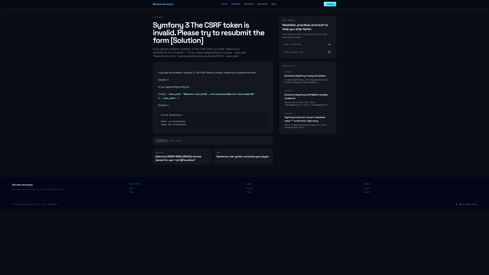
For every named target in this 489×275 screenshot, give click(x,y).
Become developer (163, 4)
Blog (273, 4)
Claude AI (248, 4)
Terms (249, 192)
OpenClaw (262, 4)
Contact (330, 4)
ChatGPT (235, 4)
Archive (367, 192)
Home (224, 4)
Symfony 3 (161, 141)
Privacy (250, 189)
